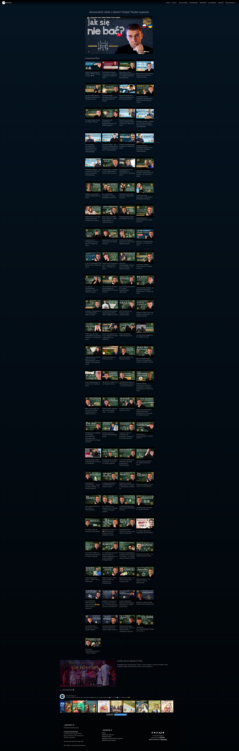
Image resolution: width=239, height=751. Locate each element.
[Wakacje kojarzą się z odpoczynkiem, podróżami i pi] (142, 706)
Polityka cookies (106, 736)
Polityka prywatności (108, 734)
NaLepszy (164, 739)
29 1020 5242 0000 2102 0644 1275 (73, 741)
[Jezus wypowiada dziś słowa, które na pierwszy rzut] (66, 706)
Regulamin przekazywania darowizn (112, 738)
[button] (176, 3)
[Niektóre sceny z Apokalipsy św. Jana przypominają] (167, 706)
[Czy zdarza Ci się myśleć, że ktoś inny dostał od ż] (129, 706)
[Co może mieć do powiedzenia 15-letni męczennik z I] (155, 706)
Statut (104, 733)
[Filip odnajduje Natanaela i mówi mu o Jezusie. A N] (78, 706)
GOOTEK (162, 737)
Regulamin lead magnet (109, 740)
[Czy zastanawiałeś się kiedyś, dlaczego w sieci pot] (104, 706)
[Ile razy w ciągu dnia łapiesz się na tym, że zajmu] (91, 706)
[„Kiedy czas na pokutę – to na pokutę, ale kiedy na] (116, 706)
